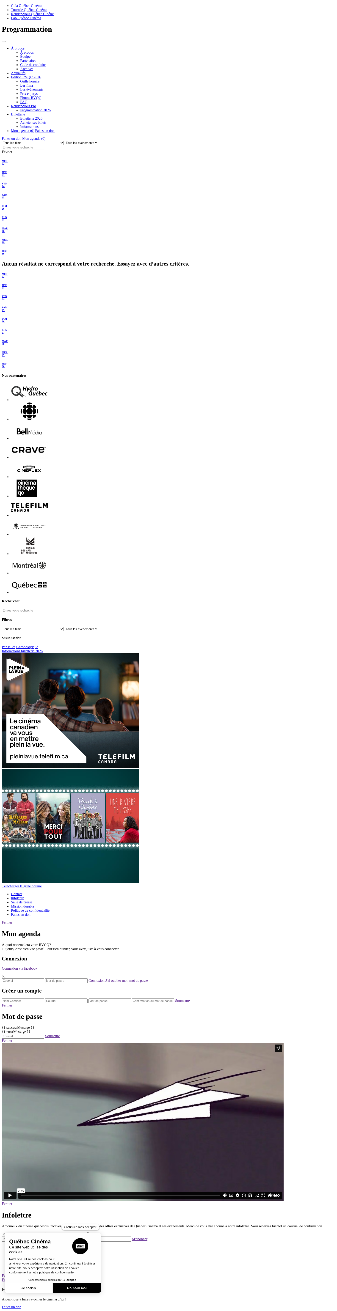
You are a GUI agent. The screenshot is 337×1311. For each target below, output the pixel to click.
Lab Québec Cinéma (26, 18)
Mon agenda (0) (22, 131)
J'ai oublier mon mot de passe (126, 980)
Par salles (8, 647)
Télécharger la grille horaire (22, 886)
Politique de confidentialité (30, 910)
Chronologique (27, 647)
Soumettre (182, 1001)
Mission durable (22, 906)
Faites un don (45, 131)
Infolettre (17, 898)
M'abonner (139, 1239)
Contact (16, 894)
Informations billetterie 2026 (22, 651)
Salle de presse (21, 902)
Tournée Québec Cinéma (29, 10)
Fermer (7, 922)
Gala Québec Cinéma (26, 6)
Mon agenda (33, 138)
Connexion (96, 980)
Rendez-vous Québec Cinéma (32, 14)
